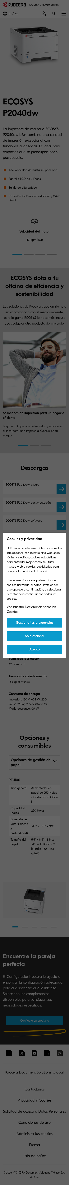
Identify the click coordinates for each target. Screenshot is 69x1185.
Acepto (34, 649)
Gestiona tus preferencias (34, 623)
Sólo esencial (34, 636)
